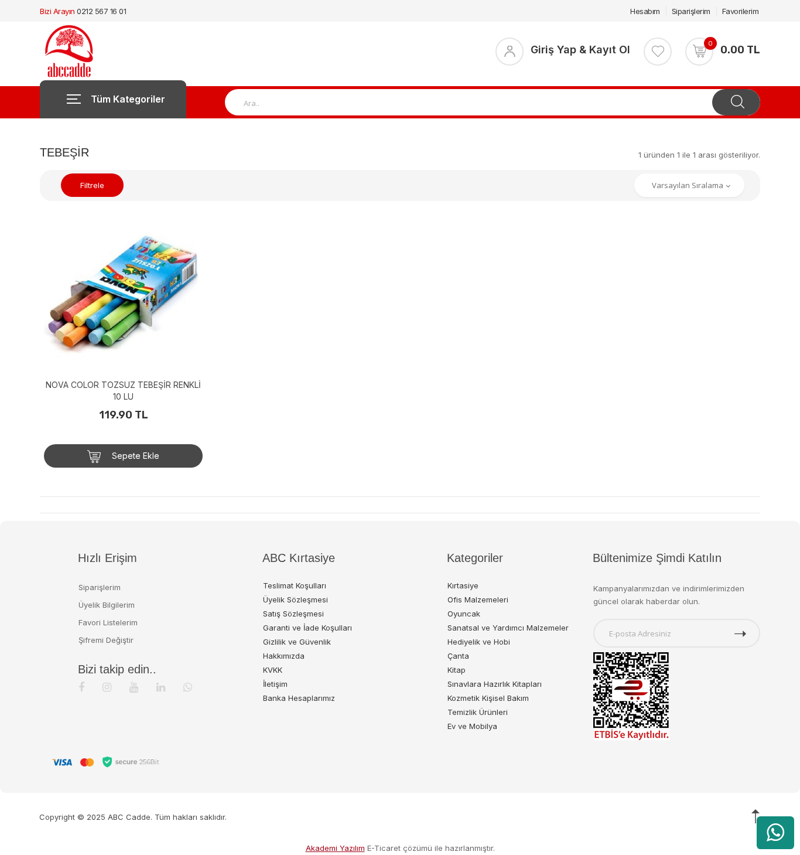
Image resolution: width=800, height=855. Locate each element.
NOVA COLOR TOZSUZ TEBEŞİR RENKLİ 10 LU (123, 390)
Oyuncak (463, 613)
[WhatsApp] (187, 687)
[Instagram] (106, 687)
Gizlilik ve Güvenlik (297, 641)
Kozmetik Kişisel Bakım (488, 698)
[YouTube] (133, 687)
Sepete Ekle (134, 456)
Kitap (456, 670)
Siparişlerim (691, 11)
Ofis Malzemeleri (477, 599)
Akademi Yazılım (335, 848)
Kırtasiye (462, 585)
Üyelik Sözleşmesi (295, 599)
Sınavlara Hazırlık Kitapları (494, 684)
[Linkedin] (160, 687)
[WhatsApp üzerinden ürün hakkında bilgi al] (775, 832)
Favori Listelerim (108, 622)
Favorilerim (740, 11)
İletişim (275, 684)
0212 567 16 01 (101, 11)
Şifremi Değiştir (106, 640)
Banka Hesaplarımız (299, 698)
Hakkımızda (284, 655)
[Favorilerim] (658, 52)
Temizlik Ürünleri (477, 712)
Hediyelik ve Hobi (478, 641)
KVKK (272, 670)
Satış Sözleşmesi (293, 613)
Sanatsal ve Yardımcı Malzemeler (508, 627)
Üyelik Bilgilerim (106, 604)
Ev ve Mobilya (472, 726)
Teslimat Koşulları (294, 585)
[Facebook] (81, 687)
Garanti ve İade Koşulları (307, 627)
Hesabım (645, 11)
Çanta (458, 655)
